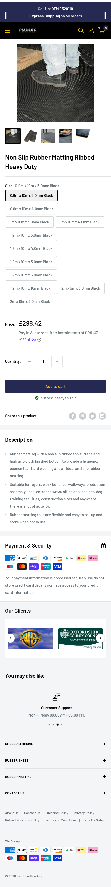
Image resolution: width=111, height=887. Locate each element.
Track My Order (93, 820)
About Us (11, 813)
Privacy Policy (84, 813)
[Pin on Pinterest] (82, 416)
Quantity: (13, 361)
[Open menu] (7, 31)
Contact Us (32, 813)
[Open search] (81, 30)
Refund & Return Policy (22, 820)
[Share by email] (102, 416)
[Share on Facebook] (72, 416)
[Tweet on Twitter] (92, 416)
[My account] (91, 30)
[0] (101, 30)
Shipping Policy (57, 813)
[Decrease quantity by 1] (29, 361)
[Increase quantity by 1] (57, 361)
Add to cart (55, 386)
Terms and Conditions (60, 820)
